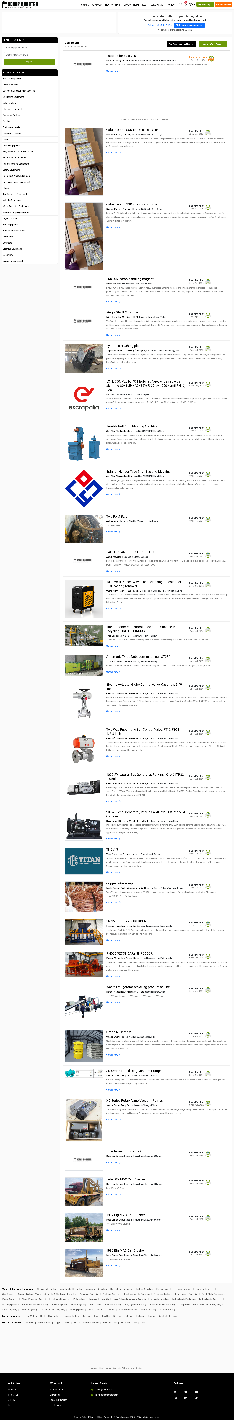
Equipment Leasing (12, 127)
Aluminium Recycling (46, 1289)
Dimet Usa (111, 283)
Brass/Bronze (44, 1322)
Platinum (140, 1316)
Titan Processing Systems (118, 854)
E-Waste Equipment (12, 133)
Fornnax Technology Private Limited (123, 926)
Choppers (7, 243)
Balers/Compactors (12, 78)
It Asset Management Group (119, 60)
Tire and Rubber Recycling (52, 1309)
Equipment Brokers (163, 1294)
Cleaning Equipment (12, 249)
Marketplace (122, 5)
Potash (151, 1316)
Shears (6, 188)
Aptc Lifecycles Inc (115, 557)
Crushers (7, 121)
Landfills (105, 1299)
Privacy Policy (81, 1417)
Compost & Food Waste (29, 1294)
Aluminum (29, 1322)
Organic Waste (10, 218)
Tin (135, 1322)
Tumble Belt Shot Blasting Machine (131, 426)
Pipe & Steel (95, 1304)
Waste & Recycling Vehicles (16, 212)
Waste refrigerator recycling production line (138, 987)
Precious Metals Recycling (163, 1304)
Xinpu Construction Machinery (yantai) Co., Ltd (127, 350)
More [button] (170, 5)
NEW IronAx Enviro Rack (124, 1151)
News (108, 5)
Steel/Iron (125, 1322)
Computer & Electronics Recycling (60, 1294)
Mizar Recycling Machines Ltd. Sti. (122, 317)
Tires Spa (110, 636)
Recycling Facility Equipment (16, 182)
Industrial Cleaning (60, 1299)
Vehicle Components (12, 200)
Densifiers (8, 255)
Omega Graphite (113, 1037)
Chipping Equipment (12, 109)
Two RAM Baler (117, 516)
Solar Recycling (9, 1309)
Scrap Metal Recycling (210, 1304)
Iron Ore (106, 1316)
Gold (96, 1316)
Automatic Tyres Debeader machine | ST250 (138, 657)
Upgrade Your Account (213, 44)
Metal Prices (140, 5)
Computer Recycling (89, 1294)
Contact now (112, 71)
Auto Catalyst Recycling (71, 1289)
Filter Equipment (10, 224)
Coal (42, 1316)
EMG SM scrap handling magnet (130, 279)
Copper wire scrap (119, 883)
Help (10, 1405)
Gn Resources (113, 521)
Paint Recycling (59, 1304)
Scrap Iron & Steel (187, 1304)
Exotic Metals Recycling (186, 1294)
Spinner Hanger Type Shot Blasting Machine (138, 471)
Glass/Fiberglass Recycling (35, 1299)
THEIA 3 (112, 849)
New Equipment (9, 1304)
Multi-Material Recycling (210, 1299)
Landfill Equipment (11, 145)
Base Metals (31, 1316)
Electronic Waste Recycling (137, 1294)
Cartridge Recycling (205, 1289)
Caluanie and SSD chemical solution (132, 204)
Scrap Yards (157, 5)
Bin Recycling (162, 1289)
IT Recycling (79, 1299)
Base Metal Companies (121, 1289)
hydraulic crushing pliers (124, 346)
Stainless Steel (110, 1322)
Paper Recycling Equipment (16, 163)
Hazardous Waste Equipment (16, 176)
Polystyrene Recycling (135, 1304)
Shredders (8, 236)
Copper (58, 1322)
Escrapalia (111, 394)
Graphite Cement (118, 1032)
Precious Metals (91, 1322)
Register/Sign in (205, 4)
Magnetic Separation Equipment (18, 151)
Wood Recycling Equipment (16, 206)
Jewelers (92, 1299)
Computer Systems (12, 115)
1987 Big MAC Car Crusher (125, 1215)
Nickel (77, 1322)
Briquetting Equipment (13, 97)
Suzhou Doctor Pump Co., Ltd (120, 1075)
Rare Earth (163, 1316)
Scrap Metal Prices (91, 5)
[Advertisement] (58, 21)
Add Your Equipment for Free (181, 44)
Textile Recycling (29, 1309)
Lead (67, 1322)
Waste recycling (148, 1309)
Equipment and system (14, 230)
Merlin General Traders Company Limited (125, 888)
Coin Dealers (8, 1294)
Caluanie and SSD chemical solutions (133, 130)
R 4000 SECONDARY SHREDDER (129, 953)
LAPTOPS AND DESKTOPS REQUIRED (133, 552)
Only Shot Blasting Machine (119, 431)
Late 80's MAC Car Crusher (125, 1179)
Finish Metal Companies (213, 1294)
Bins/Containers (10, 84)
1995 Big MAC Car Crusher (125, 1250)
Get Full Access (223, 4)
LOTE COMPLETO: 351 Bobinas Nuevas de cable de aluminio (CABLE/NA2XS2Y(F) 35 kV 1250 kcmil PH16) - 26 (146, 386)
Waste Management (128, 1309)
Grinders (7, 139)
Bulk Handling (9, 103)
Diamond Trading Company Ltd (120, 134)
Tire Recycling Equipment (15, 194)
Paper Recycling (78, 1304)
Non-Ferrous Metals (122, 1316)
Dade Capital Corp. (115, 1156)
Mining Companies (11, 1316)
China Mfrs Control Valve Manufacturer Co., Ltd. (128, 693)
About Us (12, 1390)
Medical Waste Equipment (15, 157)
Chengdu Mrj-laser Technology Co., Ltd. (125, 591)
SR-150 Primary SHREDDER (126, 921)
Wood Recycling (167, 1309)
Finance (86, 1316)
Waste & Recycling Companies (17, 1289)
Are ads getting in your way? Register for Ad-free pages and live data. (146, 119)
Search (30, 62)
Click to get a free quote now (189, 25)
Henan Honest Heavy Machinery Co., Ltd (125, 991)
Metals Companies (11, 1322)
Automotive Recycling (96, 1289)
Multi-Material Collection (184, 1299)
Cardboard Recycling (182, 1289)
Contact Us (13, 1395)
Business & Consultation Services (19, 91)
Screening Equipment (13, 261)
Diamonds (53, 1316)
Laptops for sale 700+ (122, 56)
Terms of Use (95, 1417)
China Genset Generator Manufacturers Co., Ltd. (128, 783)
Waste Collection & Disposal (101, 1309)
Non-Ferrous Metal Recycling (34, 1304)
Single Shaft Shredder (122, 312)
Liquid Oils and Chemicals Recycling (130, 1299)
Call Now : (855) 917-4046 (160, 25)
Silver (174, 1316)
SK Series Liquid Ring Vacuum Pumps (134, 1071)
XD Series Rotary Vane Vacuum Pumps (134, 1100)
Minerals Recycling (160, 1299)
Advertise (12, 1400)
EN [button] (193, 5)
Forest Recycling (10, 1299)
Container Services (112, 1294)
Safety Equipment (11, 170)
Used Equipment (76, 1309)
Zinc (143, 1322)
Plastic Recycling (113, 1304)
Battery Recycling (144, 1289)
